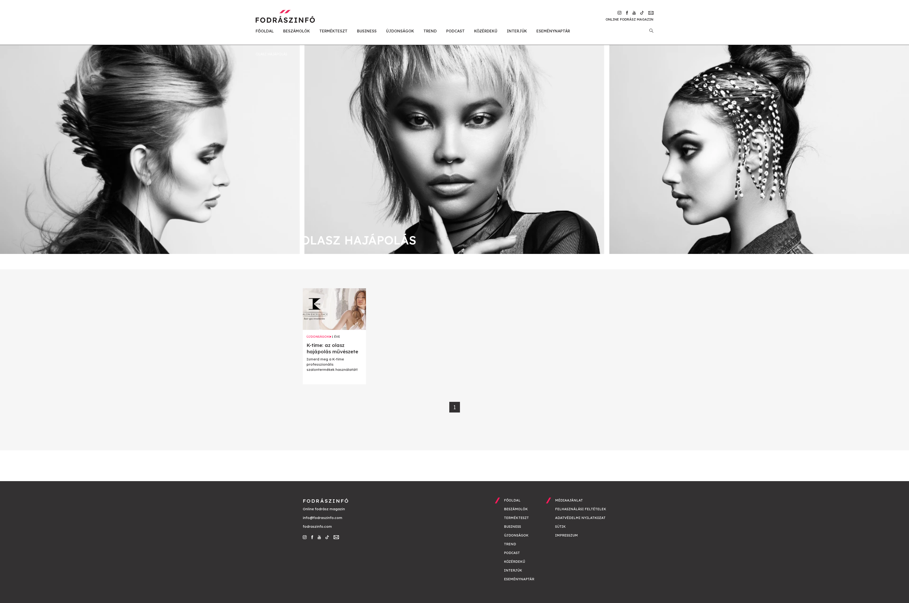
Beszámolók (296, 31)
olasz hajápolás (271, 54)
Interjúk (517, 31)
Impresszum (566, 535)
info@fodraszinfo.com (322, 517)
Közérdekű (485, 31)
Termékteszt (333, 31)
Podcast (455, 31)
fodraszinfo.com (317, 526)
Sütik (560, 526)
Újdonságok (400, 31)
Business (367, 31)
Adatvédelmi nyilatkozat (580, 518)
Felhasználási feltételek (580, 509)
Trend (430, 31)
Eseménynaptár (553, 31)
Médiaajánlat (569, 500)
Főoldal (265, 31)
